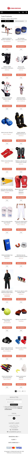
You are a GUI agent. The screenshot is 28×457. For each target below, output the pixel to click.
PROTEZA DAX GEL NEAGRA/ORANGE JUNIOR (21, 255)
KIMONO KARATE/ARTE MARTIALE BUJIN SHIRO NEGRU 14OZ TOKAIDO (7, 291)
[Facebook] (14, 418)
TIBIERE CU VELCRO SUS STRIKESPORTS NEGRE (21, 161)
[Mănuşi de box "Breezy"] (7, 121)
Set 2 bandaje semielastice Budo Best (21, 39)
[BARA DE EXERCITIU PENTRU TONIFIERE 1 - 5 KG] (7, 30)
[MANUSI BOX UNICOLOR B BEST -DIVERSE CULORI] (7, 340)
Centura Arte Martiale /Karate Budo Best (7, 377)
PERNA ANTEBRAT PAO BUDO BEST (7, 255)
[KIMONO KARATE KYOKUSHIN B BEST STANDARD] (21, 89)
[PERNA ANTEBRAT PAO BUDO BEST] (7, 245)
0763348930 (14, 429)
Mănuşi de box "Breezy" (7, 132)
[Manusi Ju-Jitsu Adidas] (21, 340)
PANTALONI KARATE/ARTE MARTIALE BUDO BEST (21, 222)
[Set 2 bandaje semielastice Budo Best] (21, 30)
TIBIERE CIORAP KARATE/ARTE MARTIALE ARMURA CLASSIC (7, 67)
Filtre (8, 21)
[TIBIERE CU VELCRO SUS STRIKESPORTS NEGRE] (21, 153)
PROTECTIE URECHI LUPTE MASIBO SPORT (21, 291)
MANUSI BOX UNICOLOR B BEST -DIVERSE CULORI (7, 348)
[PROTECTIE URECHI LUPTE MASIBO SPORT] (21, 279)
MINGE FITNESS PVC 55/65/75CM (7, 320)
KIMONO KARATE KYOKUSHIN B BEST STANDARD (21, 98)
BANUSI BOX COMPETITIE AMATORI (21, 190)
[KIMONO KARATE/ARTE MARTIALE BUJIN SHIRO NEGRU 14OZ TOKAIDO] (7, 280)
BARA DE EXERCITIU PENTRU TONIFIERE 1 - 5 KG (7, 39)
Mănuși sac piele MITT (21, 319)
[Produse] (2, 13)
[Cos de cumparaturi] (23, 12)
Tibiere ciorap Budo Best (7, 161)
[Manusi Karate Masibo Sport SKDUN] (7, 212)
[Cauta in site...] (26, 12)
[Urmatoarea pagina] (25, 391)
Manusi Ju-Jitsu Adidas (21, 348)
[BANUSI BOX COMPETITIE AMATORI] (21, 181)
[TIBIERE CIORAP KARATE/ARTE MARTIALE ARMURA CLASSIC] (7, 59)
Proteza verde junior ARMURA (21, 377)
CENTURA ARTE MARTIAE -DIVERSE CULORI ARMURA (7, 190)
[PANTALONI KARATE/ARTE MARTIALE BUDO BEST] (21, 212)
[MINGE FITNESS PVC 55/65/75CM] (7, 312)
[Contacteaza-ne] (19, 12)
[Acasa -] (14, 8)
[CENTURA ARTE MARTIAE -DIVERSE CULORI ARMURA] (7, 181)
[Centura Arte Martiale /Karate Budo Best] (7, 368)
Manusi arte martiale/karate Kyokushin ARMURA (21, 67)
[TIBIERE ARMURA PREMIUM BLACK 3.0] (21, 121)
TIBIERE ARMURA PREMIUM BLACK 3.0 (21, 133)
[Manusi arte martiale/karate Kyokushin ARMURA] (21, 59)
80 (22, 391)
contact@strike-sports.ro (15, 431)
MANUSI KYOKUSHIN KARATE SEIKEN (7, 98)
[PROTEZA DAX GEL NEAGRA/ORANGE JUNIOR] (21, 245)
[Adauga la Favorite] (7, 49)
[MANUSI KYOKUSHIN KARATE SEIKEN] (7, 88)
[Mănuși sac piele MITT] (21, 312)
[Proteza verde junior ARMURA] (21, 368)
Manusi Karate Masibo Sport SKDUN (7, 222)
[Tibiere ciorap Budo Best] (7, 153)
